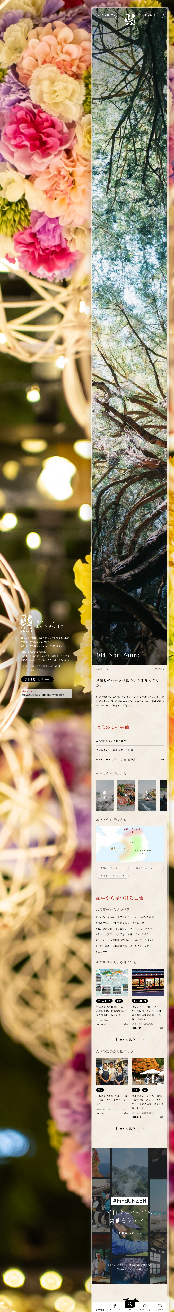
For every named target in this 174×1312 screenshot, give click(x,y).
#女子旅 (120, 934)
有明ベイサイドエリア (112, 868)
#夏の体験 (138, 923)
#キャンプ (101, 940)
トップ (99, 669)
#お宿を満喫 (147, 917)
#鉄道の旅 (101, 952)
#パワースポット (144, 940)
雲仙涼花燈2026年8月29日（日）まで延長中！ (43, 695)
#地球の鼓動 (120, 946)
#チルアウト (152, 929)
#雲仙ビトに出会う (138, 934)
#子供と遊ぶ (103, 946)
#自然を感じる (121, 923)
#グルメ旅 (136, 929)
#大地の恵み (103, 923)
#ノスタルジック (139, 946)
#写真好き (121, 929)
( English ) (149, 15)
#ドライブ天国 (104, 934)
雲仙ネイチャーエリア (112, 875)
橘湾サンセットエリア (147, 868)
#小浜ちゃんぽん (105, 917)
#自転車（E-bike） (121, 940)
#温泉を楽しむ (104, 929)
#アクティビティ (127, 917)
